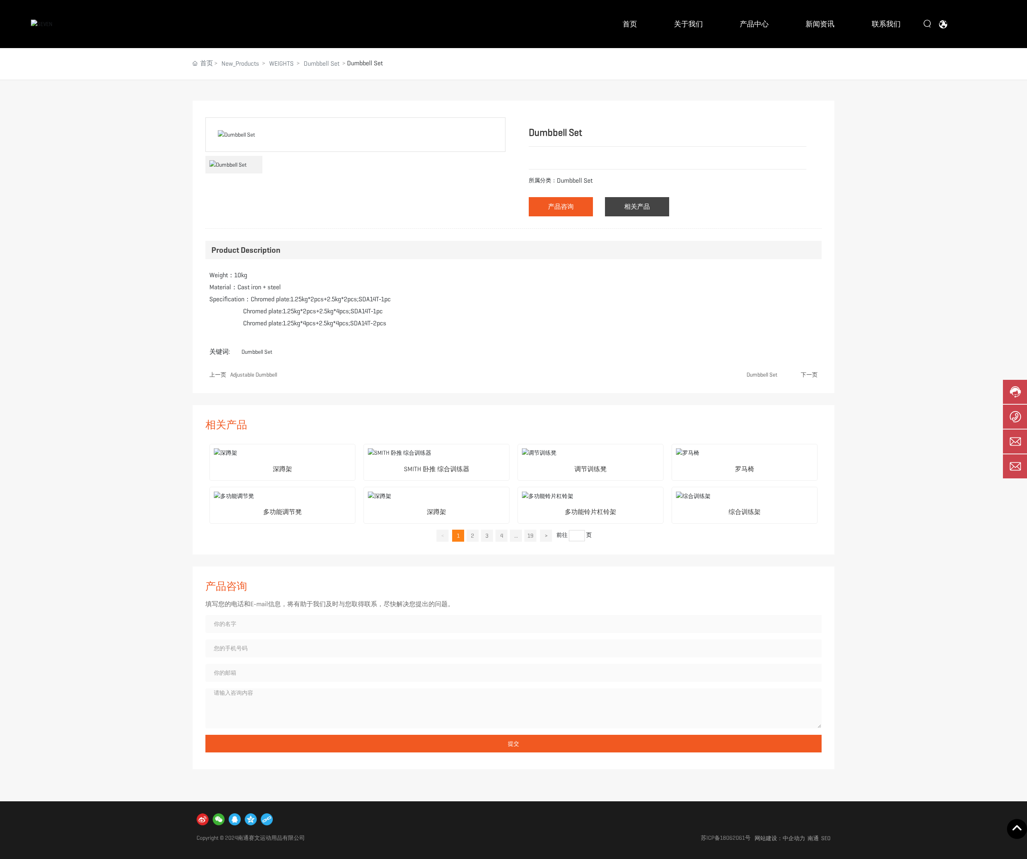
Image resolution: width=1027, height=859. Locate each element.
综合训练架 (745, 512)
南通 (813, 838)
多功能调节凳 (282, 512)
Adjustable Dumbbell (253, 374)
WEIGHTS (281, 63)
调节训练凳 (590, 469)
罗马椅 (744, 469)
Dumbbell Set (321, 63)
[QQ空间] (251, 819)
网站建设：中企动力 (780, 838)
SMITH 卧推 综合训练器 (436, 469)
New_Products (240, 63)
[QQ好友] (235, 819)
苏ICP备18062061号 (726, 837)
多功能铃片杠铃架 (590, 512)
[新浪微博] (203, 819)
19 (531, 535)
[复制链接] (267, 819)
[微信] (219, 819)
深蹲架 (282, 469)
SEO (825, 838)
